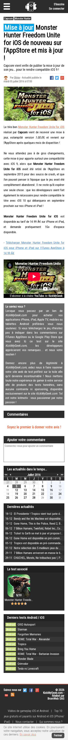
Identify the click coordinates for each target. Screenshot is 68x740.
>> (62, 474)
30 (33, 482)
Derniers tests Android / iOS (25, 617)
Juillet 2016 (34, 475)
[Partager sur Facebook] (52, 77)
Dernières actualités (20, 507)
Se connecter (56, 8)
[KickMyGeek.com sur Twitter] (25, 690)
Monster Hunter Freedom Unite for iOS (41, 127)
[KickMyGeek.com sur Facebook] (31, 690)
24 (60, 494)
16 (51, 490)
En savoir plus (28, 734)
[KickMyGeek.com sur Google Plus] (37, 690)
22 (42, 494)
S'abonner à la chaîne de (36, 296)
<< (6, 474)
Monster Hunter (23, 18)
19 (16, 494)
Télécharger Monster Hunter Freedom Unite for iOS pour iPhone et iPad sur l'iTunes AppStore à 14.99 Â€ (34, 248)
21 (33, 494)
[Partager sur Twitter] (57, 77)
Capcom (8, 18)
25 (7, 497)
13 (25, 490)
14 (33, 490)
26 (16, 497)
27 (25, 497)
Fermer (58, 735)
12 (16, 490)
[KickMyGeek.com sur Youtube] (6, 694)
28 (16, 482)
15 (42, 490)
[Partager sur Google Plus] (62, 77)
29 (25, 482)
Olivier (17, 77)
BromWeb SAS (56, 698)
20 (25, 494)
